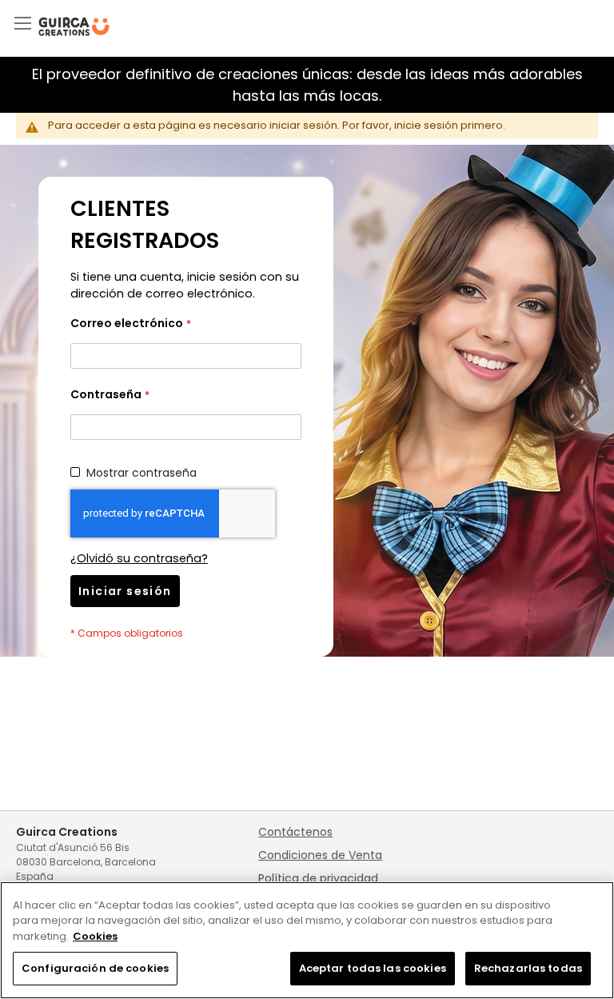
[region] (307, 940)
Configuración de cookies (95, 968)
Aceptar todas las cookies (372, 968)
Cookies (95, 936)
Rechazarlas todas (528, 968)
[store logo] (74, 27)
